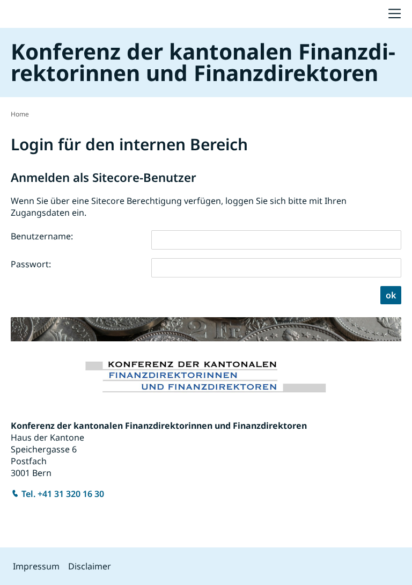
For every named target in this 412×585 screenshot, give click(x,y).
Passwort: (31, 264)
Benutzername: (42, 236)
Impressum (36, 566)
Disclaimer (89, 566)
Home (20, 114)
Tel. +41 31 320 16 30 (62, 494)
